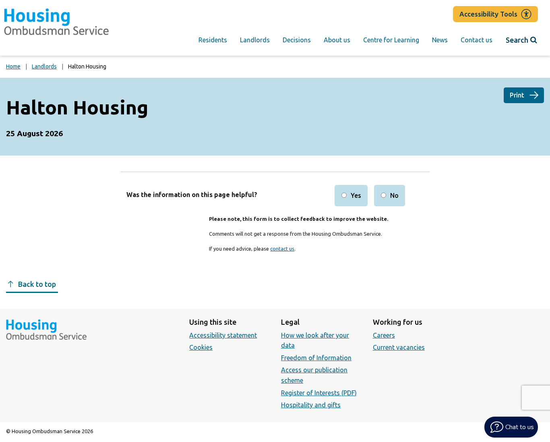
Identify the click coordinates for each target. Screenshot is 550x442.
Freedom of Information (316, 357)
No (394, 195)
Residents (212, 40)
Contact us (476, 40)
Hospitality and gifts (311, 405)
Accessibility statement (223, 335)
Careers (384, 335)
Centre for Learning (391, 40)
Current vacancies (399, 347)
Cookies (201, 347)
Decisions (297, 40)
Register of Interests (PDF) (319, 392)
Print (517, 95)
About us (337, 40)
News (440, 40)
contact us (282, 248)
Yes (356, 195)
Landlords (255, 40)
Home (13, 66)
